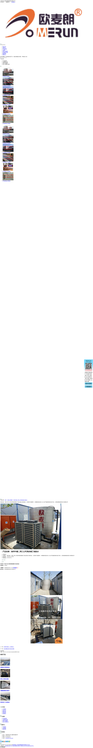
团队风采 (4, 711)
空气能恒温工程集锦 (6, 123)
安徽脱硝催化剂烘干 (5, 690)
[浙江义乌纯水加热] (5, 676)
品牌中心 (4, 47)
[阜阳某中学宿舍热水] (5, 665)
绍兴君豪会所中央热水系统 (9, 648)
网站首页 (4, 46)
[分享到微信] (9, 741)
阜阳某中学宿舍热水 (5, 667)
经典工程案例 (5, 51)
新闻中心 (4, 54)
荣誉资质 (4, 712)
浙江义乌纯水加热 (4, 678)
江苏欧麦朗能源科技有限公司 (22, 744)
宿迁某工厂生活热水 (5, 702)
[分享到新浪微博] (4, 741)
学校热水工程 (22, 745)
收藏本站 (7, 2)
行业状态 (4, 726)
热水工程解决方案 (6, 64)
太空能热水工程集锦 (6, 85)
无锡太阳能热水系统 (16, 745)
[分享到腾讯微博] (6, 741)
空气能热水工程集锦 (6, 95)
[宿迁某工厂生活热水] (5, 700)
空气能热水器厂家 (8, 745)
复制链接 (14, 744)
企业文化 (4, 710)
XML (29, 744)
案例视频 (4, 53)
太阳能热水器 (5, 719)
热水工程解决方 (6, 721)
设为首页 (2, 2)
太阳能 (4, 50)
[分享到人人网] (7, 741)
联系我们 (13, 2)
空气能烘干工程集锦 (6, 171)
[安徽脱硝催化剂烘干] (5, 688)
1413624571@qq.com (9, 738)
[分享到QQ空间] (2, 741)
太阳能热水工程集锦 (6, 104)
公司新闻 (4, 727)
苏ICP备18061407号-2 (30, 745)
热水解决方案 (5, 52)
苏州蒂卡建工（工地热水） (9, 646)
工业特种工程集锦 (6, 76)
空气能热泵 (5, 60)
